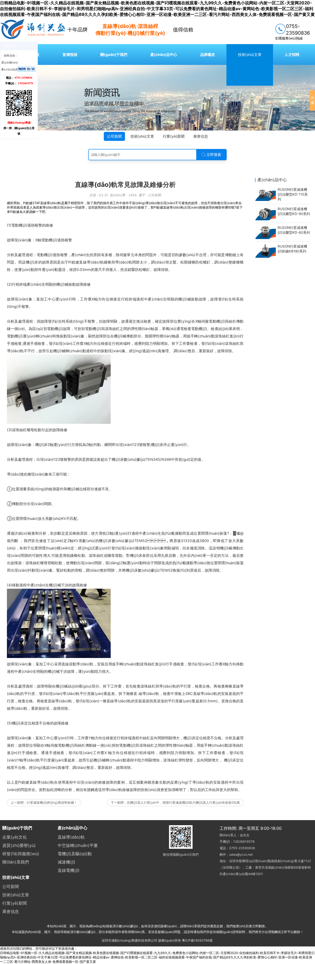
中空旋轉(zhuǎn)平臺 (78, 845)
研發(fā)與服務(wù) (20, 853)
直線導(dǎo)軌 (71, 837)
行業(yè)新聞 (173, 136)
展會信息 (200, 136)
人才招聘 (292, 54)
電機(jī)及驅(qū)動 (75, 853)
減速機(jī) (66, 862)
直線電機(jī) (69, 870)
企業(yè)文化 (14, 837)
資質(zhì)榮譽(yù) (19, 845)
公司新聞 (114, 136)
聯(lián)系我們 (15, 862)
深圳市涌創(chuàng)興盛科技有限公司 (129, 940)
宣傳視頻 (69, 54)
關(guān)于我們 (113, 54)
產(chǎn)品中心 (163, 54)
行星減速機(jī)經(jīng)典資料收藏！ (52, 802)
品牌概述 (207, 54)
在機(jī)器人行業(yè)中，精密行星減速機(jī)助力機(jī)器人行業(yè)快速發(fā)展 (183, 802)
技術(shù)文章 (250, 54)
